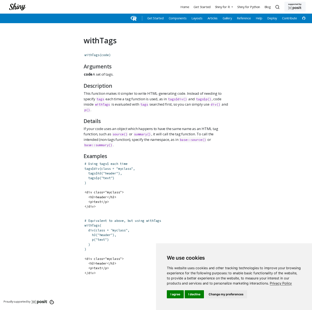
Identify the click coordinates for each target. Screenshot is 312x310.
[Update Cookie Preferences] (52, 302)
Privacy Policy (281, 283)
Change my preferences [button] (226, 294)
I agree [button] (175, 294)
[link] (281, 283)
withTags (91, 55)
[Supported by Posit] (295, 7)
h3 (99, 173)
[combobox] (278, 7)
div (96, 169)
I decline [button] (194, 294)
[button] (224, 7)
